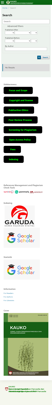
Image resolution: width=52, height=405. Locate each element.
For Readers (8, 293)
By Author (9, 46)
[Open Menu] (2, 2)
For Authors (8, 297)
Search (45, 57)
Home (4, 8)
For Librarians (9, 300)
